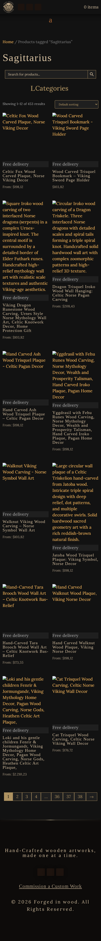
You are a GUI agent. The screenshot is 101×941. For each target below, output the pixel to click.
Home (8, 41)
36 (57, 796)
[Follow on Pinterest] (38, 7)
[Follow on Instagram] (29, 7)
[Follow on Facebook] (21, 7)
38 (80, 796)
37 (68, 796)
